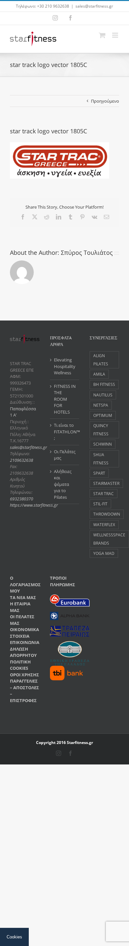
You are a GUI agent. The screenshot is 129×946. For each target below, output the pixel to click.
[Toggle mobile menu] (115, 35)
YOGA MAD (103, 553)
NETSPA (100, 405)
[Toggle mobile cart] (102, 35)
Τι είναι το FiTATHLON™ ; (65, 431)
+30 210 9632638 (53, 6)
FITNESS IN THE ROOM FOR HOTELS (65, 399)
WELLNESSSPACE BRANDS (109, 539)
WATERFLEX (104, 524)
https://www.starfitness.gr (34, 505)
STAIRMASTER (106, 483)
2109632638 (21, 460)
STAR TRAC (103, 493)
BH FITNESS (104, 384)
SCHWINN (102, 444)
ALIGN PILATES (100, 359)
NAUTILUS (102, 394)
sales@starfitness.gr (94, 6)
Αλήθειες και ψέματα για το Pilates (62, 484)
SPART (99, 473)
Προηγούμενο (105, 101)
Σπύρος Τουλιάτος (87, 252)
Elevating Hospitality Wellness (64, 366)
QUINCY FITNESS (100, 429)
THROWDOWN (106, 514)
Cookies (14, 936)
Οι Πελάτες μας (64, 455)
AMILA (99, 374)
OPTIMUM (102, 415)
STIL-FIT (100, 503)
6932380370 (21, 499)
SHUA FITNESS (100, 458)
